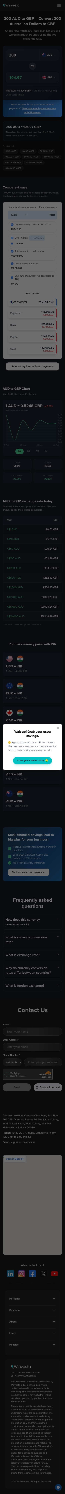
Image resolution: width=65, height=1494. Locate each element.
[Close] (58, 728)
